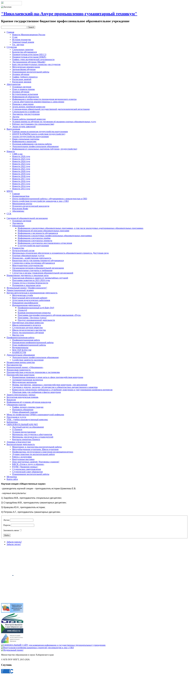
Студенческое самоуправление (26, 469)
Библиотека (12, 422)
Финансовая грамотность (19, 370)
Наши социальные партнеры (25, 139)
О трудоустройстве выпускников (33, 245)
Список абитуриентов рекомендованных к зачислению (38, 102)
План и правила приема (23, 89)
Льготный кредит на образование (28, 427)
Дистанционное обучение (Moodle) (28, 62)
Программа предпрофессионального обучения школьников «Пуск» (49, 315)
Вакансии (11, 399)
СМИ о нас (17, 154)
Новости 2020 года (21, 171)
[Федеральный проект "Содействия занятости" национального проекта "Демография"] (12, 650)
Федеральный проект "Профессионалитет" (27, 288)
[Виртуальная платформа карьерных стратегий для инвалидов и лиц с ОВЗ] (37, 647)
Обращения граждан (16, 404)
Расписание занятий (21, 79)
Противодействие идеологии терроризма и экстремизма (33, 372)
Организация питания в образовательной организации (38, 268)
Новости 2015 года (21, 184)
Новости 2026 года (21, 156)
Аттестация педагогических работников (31, 300)
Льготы (15, 116)
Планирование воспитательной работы (30, 72)
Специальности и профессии (26, 111)
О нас (15, 37)
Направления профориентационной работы (33, 342)
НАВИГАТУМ (19, 352)
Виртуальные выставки (23, 459)
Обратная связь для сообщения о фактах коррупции (36, 392)
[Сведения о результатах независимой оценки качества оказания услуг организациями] (12, 612)
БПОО (10, 191)
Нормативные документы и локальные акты (28, 275)
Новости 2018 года (21, 176)
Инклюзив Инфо (20, 208)
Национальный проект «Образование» (25, 367)
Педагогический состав (23, 250)
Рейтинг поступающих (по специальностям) (33, 124)
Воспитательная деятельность (21, 444)
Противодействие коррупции (20, 375)
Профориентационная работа (20, 337)
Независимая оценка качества (21, 362)
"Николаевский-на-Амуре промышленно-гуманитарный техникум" (69, 13)
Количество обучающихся (24, 52)
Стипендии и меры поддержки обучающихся (33, 263)
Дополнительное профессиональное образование (35, 146)
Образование (18, 225)
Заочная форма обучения (23, 69)
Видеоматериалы (20, 347)
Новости (11, 151)
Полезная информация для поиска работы (32, 144)
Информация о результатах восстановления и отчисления (45, 243)
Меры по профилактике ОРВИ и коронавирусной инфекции (35, 414)
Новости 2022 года (21, 166)
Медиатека (12, 476)
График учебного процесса (24, 77)
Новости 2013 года (21, 188)
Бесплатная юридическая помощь (22, 397)
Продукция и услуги (16, 417)
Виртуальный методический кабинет (29, 298)
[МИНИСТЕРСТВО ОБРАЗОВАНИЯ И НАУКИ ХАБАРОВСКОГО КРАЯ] (12, 632)
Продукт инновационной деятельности (36, 320)
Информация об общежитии (25, 97)
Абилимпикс (18, 211)
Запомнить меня (11, 530)
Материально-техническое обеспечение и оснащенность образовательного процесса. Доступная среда (60, 253)
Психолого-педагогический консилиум (30, 206)
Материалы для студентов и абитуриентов (32, 434)
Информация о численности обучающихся (38, 233)
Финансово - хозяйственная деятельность (31, 258)
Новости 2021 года (21, 169)
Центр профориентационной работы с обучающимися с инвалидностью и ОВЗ (49, 198)
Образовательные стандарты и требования (32, 270)
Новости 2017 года (21, 179)
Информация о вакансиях (24, 141)
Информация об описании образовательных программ (43, 230)
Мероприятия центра (22, 203)
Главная (10, 32)
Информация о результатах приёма (34, 238)
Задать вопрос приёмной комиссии (28, 106)
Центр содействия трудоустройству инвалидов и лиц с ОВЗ (40, 201)
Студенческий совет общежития (27, 472)
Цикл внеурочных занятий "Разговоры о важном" (35, 462)
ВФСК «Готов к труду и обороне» (28, 464)
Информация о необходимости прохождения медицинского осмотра (44, 99)
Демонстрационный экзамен (20, 290)
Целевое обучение (20, 74)
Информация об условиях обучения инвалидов (29, 402)
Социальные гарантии (22, 49)
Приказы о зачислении (23, 104)
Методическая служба (22, 295)
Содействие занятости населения (27, 360)
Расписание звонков (21, 82)
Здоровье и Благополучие (19, 442)
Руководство (18, 248)
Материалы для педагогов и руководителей (32, 437)
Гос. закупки (18, 44)
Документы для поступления (26, 114)
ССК (9, 213)
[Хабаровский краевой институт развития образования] (12, 622)
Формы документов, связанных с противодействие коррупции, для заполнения (49, 385)
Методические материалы (24, 382)
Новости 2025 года (21, 159)
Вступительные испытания (25, 94)
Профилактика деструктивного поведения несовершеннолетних (42, 452)
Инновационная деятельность (26, 305)
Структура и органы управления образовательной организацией (42, 273)
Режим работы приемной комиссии (29, 119)
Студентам (12, 47)
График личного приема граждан (27, 407)
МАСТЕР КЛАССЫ (21, 350)
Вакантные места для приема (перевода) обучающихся (38, 260)
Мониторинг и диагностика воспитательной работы (37, 447)
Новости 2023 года (21, 164)
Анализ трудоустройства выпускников (30, 136)
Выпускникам (13, 129)
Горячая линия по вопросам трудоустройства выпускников (40, 131)
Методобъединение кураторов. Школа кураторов (35, 449)
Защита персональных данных (21, 394)
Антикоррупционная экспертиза (27, 380)
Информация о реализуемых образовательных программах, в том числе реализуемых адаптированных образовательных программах (80, 228)
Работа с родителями (22, 457)
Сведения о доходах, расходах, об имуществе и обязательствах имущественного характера (55, 387)
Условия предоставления (24, 432)
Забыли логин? (14, 544)
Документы (17, 223)
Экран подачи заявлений (24, 126)
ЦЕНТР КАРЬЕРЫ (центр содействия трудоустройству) (38, 134)
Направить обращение (22, 409)
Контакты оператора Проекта (26, 439)
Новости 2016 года (21, 181)
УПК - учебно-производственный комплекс (27, 419)
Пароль (6, 525)
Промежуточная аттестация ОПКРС (29, 57)
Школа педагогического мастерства (29, 330)
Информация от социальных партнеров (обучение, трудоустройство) (44, 149)
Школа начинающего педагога (26, 325)
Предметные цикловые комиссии (28, 322)
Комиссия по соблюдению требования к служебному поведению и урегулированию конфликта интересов (62, 390)
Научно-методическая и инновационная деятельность (32, 293)
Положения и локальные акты (26, 285)
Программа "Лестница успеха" (32, 317)
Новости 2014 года (21, 186)
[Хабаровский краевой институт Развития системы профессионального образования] (12, 642)
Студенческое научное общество (27, 327)
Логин (6, 520)
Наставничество (14, 365)
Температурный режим (23, 42)
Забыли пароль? (14, 542)
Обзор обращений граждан (25, 412)
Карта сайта (12, 479)
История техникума (21, 39)
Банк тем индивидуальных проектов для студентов (36, 64)
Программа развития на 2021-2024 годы (31, 280)
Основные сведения (21, 87)
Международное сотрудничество (27, 265)
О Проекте (17, 429)
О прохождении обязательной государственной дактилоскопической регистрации (51, 109)
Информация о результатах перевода (35, 240)
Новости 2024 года (21, 161)
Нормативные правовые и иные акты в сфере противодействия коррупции (47, 377)
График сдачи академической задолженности (33, 59)
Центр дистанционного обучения (28, 332)
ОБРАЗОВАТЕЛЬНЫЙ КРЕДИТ (22, 424)
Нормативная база (20, 196)
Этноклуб (22, 310)
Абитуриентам (13, 84)
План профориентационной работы (29, 345)
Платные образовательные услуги (28, 255)
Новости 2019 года (21, 174)
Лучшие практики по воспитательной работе (33, 454)
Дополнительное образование (21, 355)
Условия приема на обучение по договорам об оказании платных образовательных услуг (54, 121)
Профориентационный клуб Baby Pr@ (36, 308)
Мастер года (18, 335)
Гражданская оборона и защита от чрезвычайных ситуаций (40, 278)
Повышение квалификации (25, 303)
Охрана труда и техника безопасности (30, 283)
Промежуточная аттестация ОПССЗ (29, 54)
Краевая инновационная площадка (34, 312)
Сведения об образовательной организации (27, 218)
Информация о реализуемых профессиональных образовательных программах (55, 235)
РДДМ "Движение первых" (25, 467)
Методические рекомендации (26, 67)
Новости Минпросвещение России (28, 34)
